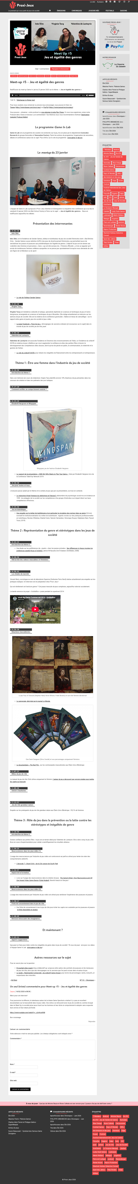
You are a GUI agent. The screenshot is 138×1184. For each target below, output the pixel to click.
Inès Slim (47, 76)
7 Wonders (107, 150)
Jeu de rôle (108, 201)
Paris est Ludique (110, 222)
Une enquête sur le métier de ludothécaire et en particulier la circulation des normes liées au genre (51, 513)
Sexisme (54, 76)
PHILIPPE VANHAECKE (111, 122)
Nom (12, 1064)
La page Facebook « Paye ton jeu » (28, 324)
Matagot (106, 219)
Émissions (61, 11)
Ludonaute (107, 215)
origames (115, 219)
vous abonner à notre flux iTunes (52, 112)
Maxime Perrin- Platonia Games (114, 86)
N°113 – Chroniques (87, 980)
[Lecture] (13, 95)
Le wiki (92, 2)
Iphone (121, 197)
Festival (106, 184)
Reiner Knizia (120, 226)
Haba (122, 194)
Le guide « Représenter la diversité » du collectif (38, 973)
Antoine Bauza (109, 153)
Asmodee (107, 163)
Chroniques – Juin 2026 (111, 124)
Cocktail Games (109, 170)
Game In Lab (33, 76)
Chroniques (77, 11)
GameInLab (40, 76)
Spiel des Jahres (110, 239)
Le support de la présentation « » (42, 474)
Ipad (115, 197)
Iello (105, 197)
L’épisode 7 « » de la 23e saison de (37, 864)
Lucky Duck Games (118, 211)
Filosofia (107, 194)
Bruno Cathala (108, 166)
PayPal (45, 107)
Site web (13, 1080)
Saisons (123, 11)
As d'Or (118, 153)
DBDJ (119, 173)
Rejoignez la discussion (60, 69)
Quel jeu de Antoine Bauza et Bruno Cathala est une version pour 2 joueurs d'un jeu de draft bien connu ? (75, 1104)
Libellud (106, 211)
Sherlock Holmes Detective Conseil (113, 234)
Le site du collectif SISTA (25, 353)
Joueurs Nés (93, 11)
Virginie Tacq (74, 76)
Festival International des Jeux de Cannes (114, 189)
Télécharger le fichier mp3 (26, 100)
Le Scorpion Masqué (111, 208)
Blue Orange (117, 163)
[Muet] (87, 95)
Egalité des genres (23, 76)
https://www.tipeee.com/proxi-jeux (28, 107)
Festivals (110, 11)
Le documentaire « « (28, 765)
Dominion (107, 181)
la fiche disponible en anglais (27, 910)
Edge (114, 181)
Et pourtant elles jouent (24, 968)
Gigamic (115, 194)
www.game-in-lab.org (74, 138)
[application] (52, 95)
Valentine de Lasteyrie (63, 76)
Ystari (117, 242)
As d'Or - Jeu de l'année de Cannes (113, 158)
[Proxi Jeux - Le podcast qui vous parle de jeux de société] (27, 5)
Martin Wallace (118, 215)
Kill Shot (14, 980)
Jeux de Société (119, 201)
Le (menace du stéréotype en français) (36, 496)
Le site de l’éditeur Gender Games (28, 298)
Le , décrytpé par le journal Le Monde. (33, 701)
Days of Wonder (109, 173)
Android (116, 150)
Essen (121, 181)
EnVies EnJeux (108, 95)
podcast (121, 222)
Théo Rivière (108, 242)
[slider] (91, 95)
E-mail (13, 1072)
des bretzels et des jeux (112, 177)
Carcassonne (120, 166)
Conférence (14, 76)
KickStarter (107, 204)
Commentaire (16, 1038)
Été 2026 (106, 83)
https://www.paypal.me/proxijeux (61, 107)
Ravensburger (108, 226)
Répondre (91, 1021)
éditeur (106, 246)
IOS (110, 197)
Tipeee (12, 107)
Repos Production (110, 229)
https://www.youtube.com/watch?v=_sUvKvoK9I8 (27, 1013)
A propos (100, 2)
